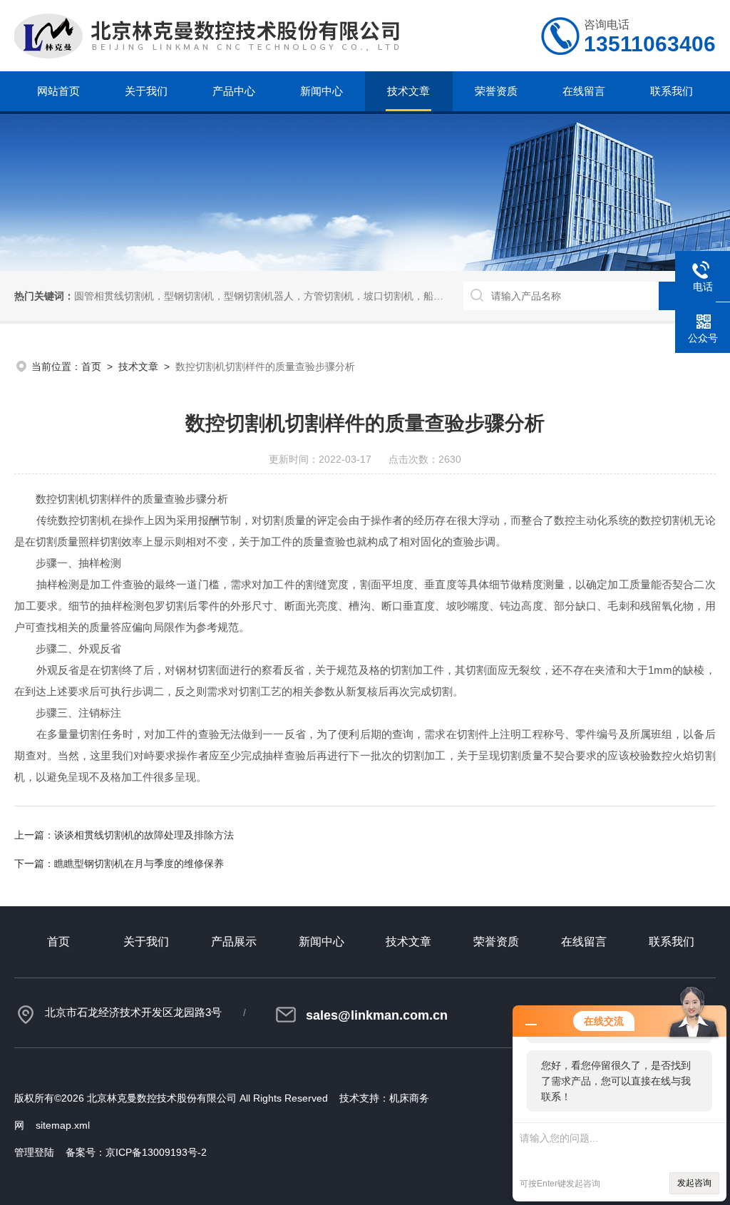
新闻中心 (321, 91)
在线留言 (583, 91)
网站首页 (58, 91)
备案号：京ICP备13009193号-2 (136, 1152)
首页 (91, 366)
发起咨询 (694, 1183)
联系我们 (671, 91)
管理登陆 (34, 1152)
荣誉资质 (496, 91)
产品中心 (233, 91)
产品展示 (234, 941)
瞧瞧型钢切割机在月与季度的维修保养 (139, 863)
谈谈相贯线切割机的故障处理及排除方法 (144, 835)
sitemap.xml (63, 1125)
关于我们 (146, 91)
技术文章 (408, 91)
